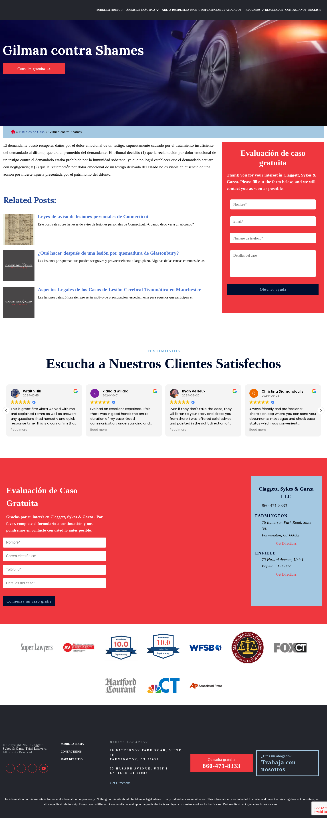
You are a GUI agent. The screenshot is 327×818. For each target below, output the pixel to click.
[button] (320, 410)
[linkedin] (21, 768)
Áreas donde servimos (179, 9)
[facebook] (10, 768)
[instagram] (32, 768)
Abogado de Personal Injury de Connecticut (13, 132)
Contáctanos (295, 9)
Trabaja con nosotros (278, 766)
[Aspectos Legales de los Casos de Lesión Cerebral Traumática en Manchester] (18, 302)
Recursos (253, 9)
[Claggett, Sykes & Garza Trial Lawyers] (32, 10)
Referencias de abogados (221, 9)
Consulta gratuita (31, 69)
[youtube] (43, 768)
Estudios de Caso (31, 132)
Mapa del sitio (72, 759)
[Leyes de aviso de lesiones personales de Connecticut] (18, 229)
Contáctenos (71, 751)
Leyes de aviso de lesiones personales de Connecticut (93, 216)
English (314, 9)
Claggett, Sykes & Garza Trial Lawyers (24, 746)
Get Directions (286, 543)
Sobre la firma (108, 9)
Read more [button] (19, 430)
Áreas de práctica (140, 9)
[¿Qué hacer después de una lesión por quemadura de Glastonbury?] (18, 265)
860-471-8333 (274, 505)
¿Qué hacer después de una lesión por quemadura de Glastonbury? (108, 253)
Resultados (274, 9)
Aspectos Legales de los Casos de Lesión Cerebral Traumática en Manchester (119, 289)
